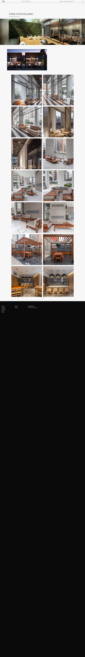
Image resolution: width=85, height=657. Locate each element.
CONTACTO (3, 312)
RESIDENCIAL (61, 1)
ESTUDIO (3, 310)
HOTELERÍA (64, 1)
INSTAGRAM (16, 307)
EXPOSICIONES (72, 1)
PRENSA (3, 311)
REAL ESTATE (68, 1)
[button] (82, 1)
